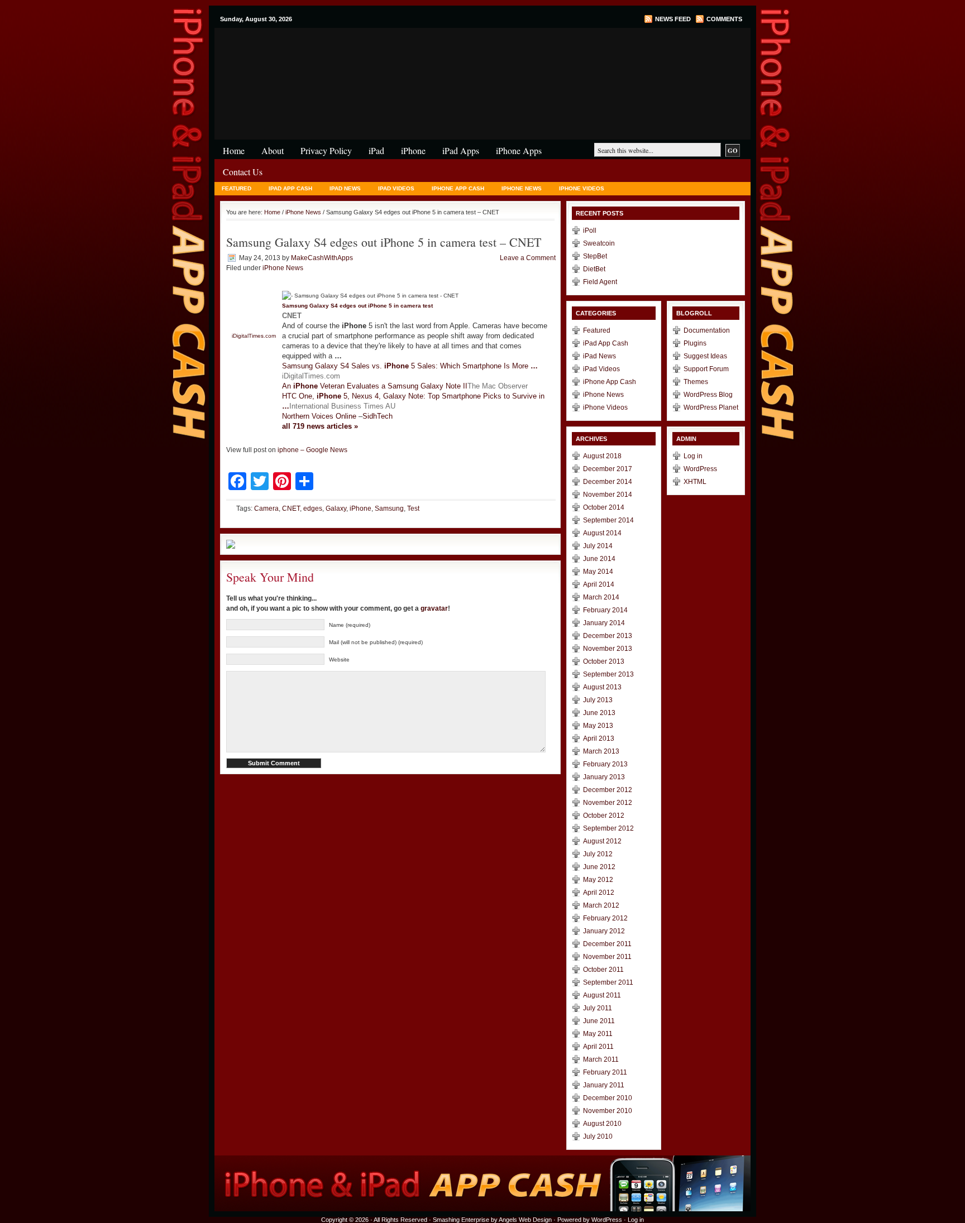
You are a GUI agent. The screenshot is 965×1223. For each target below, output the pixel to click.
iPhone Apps (519, 150)
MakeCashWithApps (322, 258)
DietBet (594, 269)
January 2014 (604, 623)
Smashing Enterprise (461, 1219)
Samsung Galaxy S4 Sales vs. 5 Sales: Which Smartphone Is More (410, 366)
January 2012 (604, 931)
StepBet (595, 256)
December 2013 (607, 636)
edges (312, 508)
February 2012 (605, 918)
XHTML (695, 482)
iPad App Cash (290, 188)
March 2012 (601, 905)
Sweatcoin (599, 243)
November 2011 (607, 957)
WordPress (700, 469)
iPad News (345, 188)
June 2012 (599, 867)
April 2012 (598, 892)
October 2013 (603, 661)
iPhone (348, 49)
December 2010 (607, 1098)
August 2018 (602, 456)
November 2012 (607, 803)
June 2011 (599, 1021)
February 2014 (605, 610)
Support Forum (706, 369)
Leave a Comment (528, 258)
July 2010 (598, 1136)
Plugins (695, 343)
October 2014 (603, 507)
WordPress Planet (711, 407)
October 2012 (603, 815)
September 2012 (608, 828)
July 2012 (598, 854)
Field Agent (600, 282)
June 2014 (599, 559)
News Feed (673, 19)
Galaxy (336, 508)
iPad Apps (460, 150)
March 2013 (601, 751)
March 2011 (601, 1059)
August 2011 (602, 995)
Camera (266, 508)
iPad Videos (396, 188)
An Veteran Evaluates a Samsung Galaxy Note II (374, 386)
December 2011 (607, 944)
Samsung (389, 508)
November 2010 (607, 1111)
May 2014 (598, 571)
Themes (696, 382)
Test (413, 508)
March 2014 (601, 597)
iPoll (589, 230)
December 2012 (607, 790)
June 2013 (599, 713)
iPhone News (521, 188)
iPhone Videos (581, 188)
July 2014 (598, 546)
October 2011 (603, 969)
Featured (236, 188)
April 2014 (598, 584)
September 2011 (608, 982)
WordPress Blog (708, 395)
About (272, 150)
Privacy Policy (326, 150)
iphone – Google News (312, 450)
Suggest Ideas (705, 356)
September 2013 (608, 674)
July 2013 (598, 700)
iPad (376, 150)
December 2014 (607, 482)
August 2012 (602, 841)
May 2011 (598, 1034)
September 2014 (608, 520)
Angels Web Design (525, 1219)
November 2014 (607, 494)
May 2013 (598, 726)
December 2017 (607, 469)
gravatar (434, 608)
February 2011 (605, 1072)
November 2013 (607, 649)
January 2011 (603, 1085)
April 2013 (598, 738)
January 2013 (604, 777)
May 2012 (598, 880)
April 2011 (598, 1047)
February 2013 (605, 764)
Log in (693, 456)
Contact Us (242, 172)
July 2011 (597, 1008)
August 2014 (602, 533)
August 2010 (602, 1124)
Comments (724, 19)
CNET (291, 508)
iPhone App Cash (458, 188)
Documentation (707, 330)
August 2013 (602, 687)
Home (234, 150)
